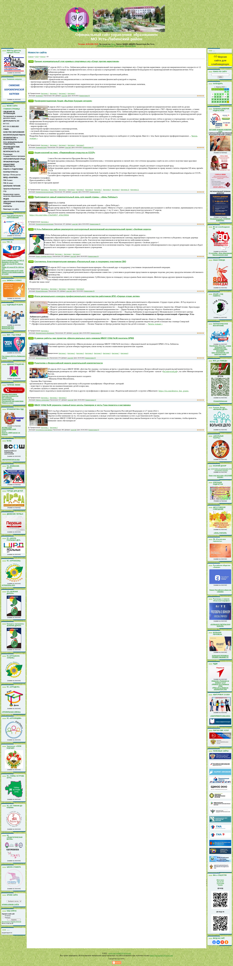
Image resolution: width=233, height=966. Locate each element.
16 (228, 97)
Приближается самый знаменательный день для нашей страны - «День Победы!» (76, 197)
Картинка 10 (125, 190)
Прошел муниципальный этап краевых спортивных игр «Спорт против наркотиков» (76, 61)
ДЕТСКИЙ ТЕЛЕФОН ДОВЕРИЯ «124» (220, 130)
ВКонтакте (220, 880)
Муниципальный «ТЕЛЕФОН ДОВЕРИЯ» (220, 219)
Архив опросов (16, 922)
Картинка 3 (62, 93)
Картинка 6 (89, 190)
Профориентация (41, 147)
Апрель (42, 57)
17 (212, 99)
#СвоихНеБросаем (42, 291)
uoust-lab (64, 95)
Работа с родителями (42, 400)
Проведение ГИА (8, 399)
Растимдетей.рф (170, 371)
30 (228, 102)
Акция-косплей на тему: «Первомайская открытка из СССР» (64, 152)
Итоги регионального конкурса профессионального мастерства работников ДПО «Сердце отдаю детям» (87, 296)
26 (218, 102)
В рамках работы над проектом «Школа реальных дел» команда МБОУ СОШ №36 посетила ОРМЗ (84, 338)
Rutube (220, 885)
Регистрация (119, 46)
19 (218, 99)
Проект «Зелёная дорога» (44, 256)
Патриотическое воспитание (44, 192)
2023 (37, 57)
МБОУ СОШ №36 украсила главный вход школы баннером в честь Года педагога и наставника (82, 405)
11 (215, 97)
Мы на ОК (220, 881)
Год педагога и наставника (44, 430)
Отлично (8, 916)
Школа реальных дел (42, 358)
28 (223, 102)
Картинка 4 (71, 93)
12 (218, 97)
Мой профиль (108, 46)
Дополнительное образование (45, 333)
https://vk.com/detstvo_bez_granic (174, 391)
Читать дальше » (155, 324)
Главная (31, 57)
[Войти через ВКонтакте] (218, 942)
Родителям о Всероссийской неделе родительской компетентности (68, 363)
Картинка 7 (98, 190)
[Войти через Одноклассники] (226, 942)
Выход (128, 46)
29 (225, 102)
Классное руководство (10, 396)
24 (212, 102)
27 (220, 102)
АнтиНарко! (39, 95)
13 (220, 97)
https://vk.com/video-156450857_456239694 (49, 215)
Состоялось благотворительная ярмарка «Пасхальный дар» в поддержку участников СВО (80, 261)
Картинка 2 (54, 93)
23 (228, 99)
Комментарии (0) (84, 95)
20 (220, 99)
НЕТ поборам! (7, 398)
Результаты (6, 922)
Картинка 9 (116, 190)
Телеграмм (220, 883)
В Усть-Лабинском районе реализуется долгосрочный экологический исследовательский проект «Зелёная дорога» (92, 229)
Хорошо (7, 918)
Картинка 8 (107, 190)
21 (223, 99)
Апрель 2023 (220, 87)
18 (215, 99)
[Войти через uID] (214, 942)
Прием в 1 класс (8, 403)
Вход (134, 46)
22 (225, 99)
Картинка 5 (80, 145)
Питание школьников (9, 394)
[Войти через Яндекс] (222, 942)
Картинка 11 (134, 190)
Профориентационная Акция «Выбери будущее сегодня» (63, 101)
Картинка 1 (45, 93)
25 (215, 102)
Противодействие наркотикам (12, 401)
